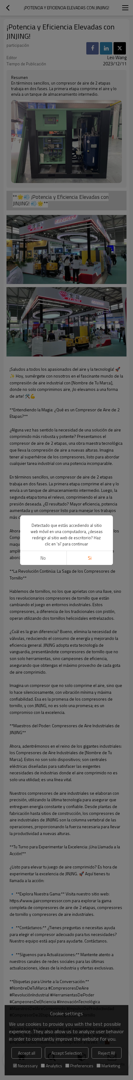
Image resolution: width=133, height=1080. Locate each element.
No (43, 558)
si (90, 558)
